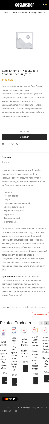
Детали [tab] (5, 162)
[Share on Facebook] (8, 144)
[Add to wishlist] (2, 330)
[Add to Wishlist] (4, 144)
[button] (46, 323)
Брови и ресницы (35, 12)
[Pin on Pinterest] (17, 144)
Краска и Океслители (19, 12)
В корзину (24, 137)
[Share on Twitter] (12, 144)
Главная (5, 12)
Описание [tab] (6, 157)
